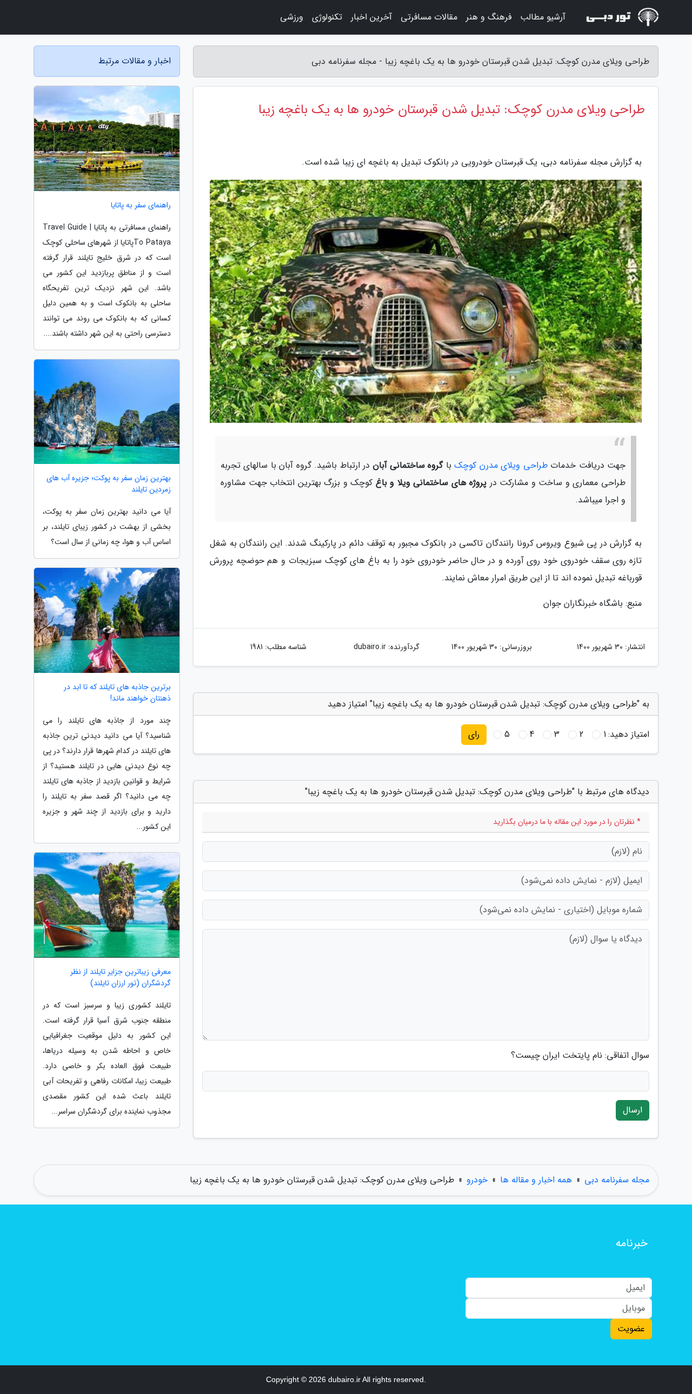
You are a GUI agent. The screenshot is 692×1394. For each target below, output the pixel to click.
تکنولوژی (327, 17)
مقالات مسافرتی (429, 17)
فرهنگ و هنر (488, 17)
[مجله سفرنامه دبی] (618, 17)
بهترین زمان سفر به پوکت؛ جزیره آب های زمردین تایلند (108, 484)
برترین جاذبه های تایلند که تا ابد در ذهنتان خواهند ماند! (117, 693)
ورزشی (291, 17)
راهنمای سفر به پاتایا (141, 205)
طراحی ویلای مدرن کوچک (500, 465)
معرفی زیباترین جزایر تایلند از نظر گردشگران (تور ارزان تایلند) (120, 977)
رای (474, 734)
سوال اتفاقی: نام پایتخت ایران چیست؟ (580, 1055)
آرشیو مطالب (542, 17)
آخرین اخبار (371, 17)
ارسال (632, 1110)
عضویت (631, 1329)
